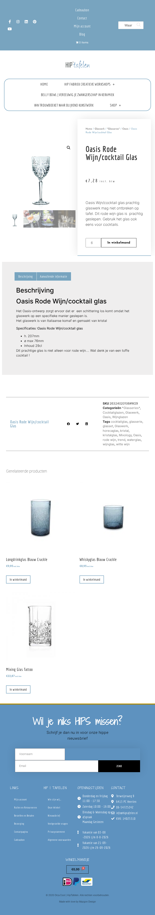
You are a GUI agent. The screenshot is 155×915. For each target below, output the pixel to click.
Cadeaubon (82, 10)
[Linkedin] (26, 21)
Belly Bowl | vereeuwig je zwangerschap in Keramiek (77, 95)
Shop (113, 105)
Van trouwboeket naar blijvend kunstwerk (64, 105)
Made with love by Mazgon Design (77, 901)
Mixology (125, 435)
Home (44, 84)
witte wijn (123, 444)
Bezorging (19, 823)
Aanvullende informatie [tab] (53, 276)
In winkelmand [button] (18, 579)
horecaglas (110, 431)
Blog (82, 34)
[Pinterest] (34, 21)
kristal (124, 431)
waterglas (134, 440)
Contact (82, 18)
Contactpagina (21, 831)
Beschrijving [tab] (25, 276)
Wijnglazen (120, 417)
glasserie (135, 422)
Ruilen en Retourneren (25, 807)
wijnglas (108, 444)
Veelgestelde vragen (58, 823)
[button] (68, 147)
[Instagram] (18, 21)
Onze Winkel (54, 807)
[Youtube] (9, 28)
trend (121, 440)
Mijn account (82, 26)
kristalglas (110, 435)
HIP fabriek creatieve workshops (87, 84)
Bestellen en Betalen (24, 815)
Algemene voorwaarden (59, 839)
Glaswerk (100, 129)
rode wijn (109, 440)
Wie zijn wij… (54, 799)
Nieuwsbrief (54, 815)
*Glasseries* (113, 129)
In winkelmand (118, 242)
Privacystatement (56, 831)
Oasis (125, 129)
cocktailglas (119, 422)
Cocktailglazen (113, 412)
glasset (108, 426)
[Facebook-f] (9, 21)
